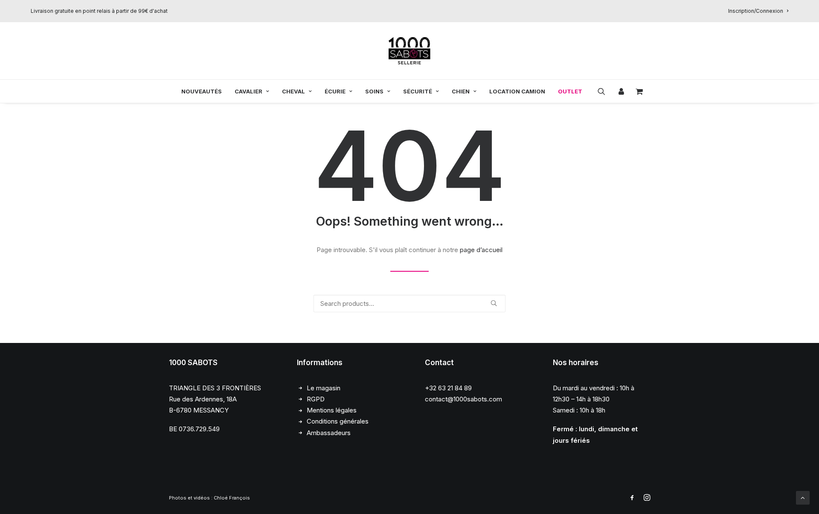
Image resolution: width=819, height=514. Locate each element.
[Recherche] (409, 303)
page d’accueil (481, 250)
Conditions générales (338, 421)
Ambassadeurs (329, 433)
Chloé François (232, 498)
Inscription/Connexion (755, 11)
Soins (374, 91)
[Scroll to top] (803, 497)
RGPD (316, 399)
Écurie (335, 91)
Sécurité (417, 91)
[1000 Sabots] (409, 51)
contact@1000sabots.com (463, 399)
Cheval (293, 91)
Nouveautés (201, 91)
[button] (604, 91)
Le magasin (323, 388)
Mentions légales (332, 410)
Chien (461, 91)
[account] (620, 91)
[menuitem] (758, 11)
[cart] (637, 91)
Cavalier (248, 91)
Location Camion (517, 91)
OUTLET (570, 91)
